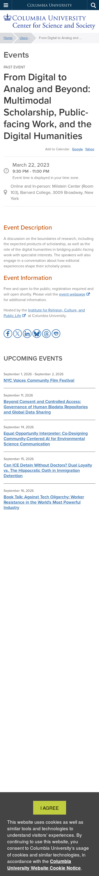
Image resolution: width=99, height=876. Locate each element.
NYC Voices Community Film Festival (39, 380)
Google (77, 149)
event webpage (72, 294)
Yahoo (89, 149)
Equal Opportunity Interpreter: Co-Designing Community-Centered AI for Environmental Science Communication (46, 438)
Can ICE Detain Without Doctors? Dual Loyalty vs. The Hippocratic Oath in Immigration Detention (48, 470)
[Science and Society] (49, 21)
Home (8, 37)
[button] (6, 5)
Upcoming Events (28, 37)
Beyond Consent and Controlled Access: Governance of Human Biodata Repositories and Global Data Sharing (46, 406)
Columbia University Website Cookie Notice (44, 864)
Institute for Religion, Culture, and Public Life (44, 312)
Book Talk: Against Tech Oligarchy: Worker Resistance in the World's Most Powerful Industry (44, 502)
